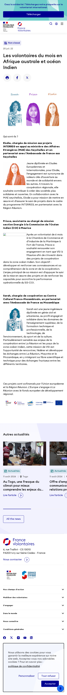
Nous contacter (12, 559)
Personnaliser (27, 676)
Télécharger (33, 14)
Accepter (50, 684)
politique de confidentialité (24, 666)
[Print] (7, 78)
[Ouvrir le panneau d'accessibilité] (60, 688)
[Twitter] (27, 78)
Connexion (56, 24)
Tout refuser (48, 676)
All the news (13, 519)
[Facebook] (17, 78)
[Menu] (62, 24)
